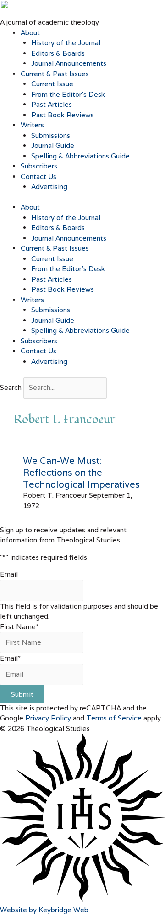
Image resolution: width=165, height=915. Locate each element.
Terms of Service (114, 718)
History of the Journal (65, 42)
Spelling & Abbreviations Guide (80, 156)
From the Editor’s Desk (68, 94)
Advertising (49, 186)
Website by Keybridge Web (44, 909)
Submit (22, 694)
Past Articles (51, 104)
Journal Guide (52, 145)
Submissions (50, 135)
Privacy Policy (48, 718)
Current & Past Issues (55, 73)
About (30, 32)
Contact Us (38, 176)
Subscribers (39, 166)
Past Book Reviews (62, 114)
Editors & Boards (58, 53)
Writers (32, 125)
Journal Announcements (68, 63)
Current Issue (52, 83)
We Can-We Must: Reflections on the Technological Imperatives (81, 472)
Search (11, 387)
